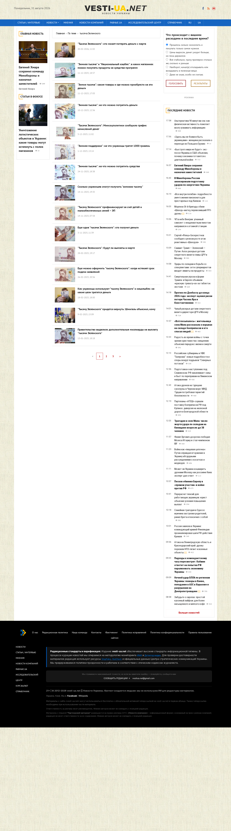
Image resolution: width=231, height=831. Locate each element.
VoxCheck (117, 659)
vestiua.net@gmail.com (143, 678)
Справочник (175, 22)
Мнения (68, 22)
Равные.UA (116, 22)
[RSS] (208, 8)
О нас (35, 632)
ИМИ (139, 655)
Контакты (96, 632)
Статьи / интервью (29, 22)
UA (199, 22)
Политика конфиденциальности (167, 632)
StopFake (106, 659)
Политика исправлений (134, 632)
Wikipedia (83, 696)
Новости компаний (91, 22)
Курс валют (22, 686)
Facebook (72, 696)
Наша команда (79, 632)
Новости (52, 22)
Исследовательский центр (144, 22)
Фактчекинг (111, 632)
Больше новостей (189, 613)
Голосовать (176, 83)
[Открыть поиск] (214, 8)
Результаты (200, 83)
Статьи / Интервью (26, 652)
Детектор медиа (153, 655)
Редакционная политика (55, 632)
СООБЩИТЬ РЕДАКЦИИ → (117, 678)
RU (190, 22)
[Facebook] (203, 8)
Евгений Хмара (27, 89)
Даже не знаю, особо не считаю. (186, 74)
